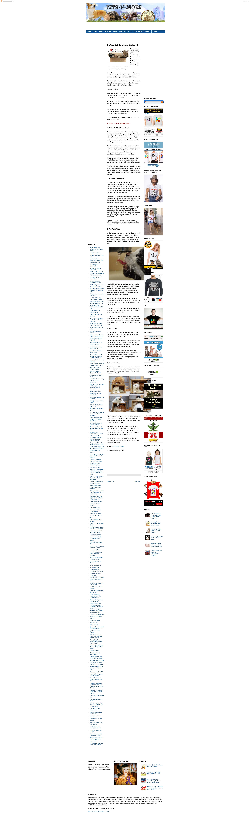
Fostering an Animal (95, 513)
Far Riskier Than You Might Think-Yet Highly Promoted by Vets (96, 497)
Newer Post (111, 481)
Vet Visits (92, 720)
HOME (89, 31)
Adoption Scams (94, 345)
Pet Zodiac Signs (95, 620)
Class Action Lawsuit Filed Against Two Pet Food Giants (96, 419)
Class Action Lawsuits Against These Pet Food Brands (97, 428)
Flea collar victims (95, 507)
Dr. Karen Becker (118, 446)
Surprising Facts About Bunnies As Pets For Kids (96, 668)
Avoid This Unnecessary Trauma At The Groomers (97, 380)
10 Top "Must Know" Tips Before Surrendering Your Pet (96, 269)
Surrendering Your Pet (96, 672)
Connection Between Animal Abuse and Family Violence (96, 439)
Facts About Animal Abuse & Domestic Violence (95, 487)
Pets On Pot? (94, 624)
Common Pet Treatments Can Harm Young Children (96, 433)
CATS (95, 31)
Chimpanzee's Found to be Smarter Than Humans (97, 414)
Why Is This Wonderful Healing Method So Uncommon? (96, 739)
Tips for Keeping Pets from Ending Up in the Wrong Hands (96, 704)
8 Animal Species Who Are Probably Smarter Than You (96, 320)
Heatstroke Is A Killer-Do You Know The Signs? (96, 538)
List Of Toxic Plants (95, 573)
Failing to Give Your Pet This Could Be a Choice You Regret (97, 492)
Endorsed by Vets (95, 467)
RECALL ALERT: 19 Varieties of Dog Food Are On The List (96, 636)
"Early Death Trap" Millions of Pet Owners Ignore (96, 249)
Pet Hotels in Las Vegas (97, 614)
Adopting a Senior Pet (96, 342)
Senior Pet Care (94, 650)
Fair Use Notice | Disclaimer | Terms (98, 811)
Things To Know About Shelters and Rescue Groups (96, 691)
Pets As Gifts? (94, 622)
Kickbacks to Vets (95, 567)
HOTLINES (122, 31)
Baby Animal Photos (96, 391)
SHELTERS (139, 31)
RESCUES (147, 31)
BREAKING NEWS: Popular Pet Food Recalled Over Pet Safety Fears (154, 788)
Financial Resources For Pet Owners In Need (157, 538)
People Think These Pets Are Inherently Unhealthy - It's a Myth (96, 605)
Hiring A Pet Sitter (95, 550)
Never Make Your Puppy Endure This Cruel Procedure (95, 596)
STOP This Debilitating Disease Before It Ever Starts (96, 647)
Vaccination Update (95, 716)
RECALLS (130, 31)
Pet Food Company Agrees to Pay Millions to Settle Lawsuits (96, 610)
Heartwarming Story (95, 534)
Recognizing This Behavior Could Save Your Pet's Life (96, 641)
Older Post (137, 481)
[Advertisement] (112, 25)
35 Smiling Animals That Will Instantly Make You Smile (97, 290)
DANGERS (108, 31)
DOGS (101, 31)
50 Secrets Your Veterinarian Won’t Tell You (96, 307)
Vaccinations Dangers (96, 718)
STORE (155, 31)
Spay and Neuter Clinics (97, 660)
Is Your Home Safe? (96, 565)
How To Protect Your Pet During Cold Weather (96, 553)
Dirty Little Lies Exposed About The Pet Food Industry (97, 456)
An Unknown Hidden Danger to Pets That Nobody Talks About (96, 356)
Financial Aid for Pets (96, 501)
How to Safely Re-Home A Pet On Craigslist (156, 530)
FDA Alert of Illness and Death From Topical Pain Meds (96, 478)
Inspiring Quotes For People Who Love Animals (156, 523)
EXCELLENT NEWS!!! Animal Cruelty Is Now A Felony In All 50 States (153, 781)
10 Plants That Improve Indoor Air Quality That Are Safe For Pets (96, 260)
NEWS (115, 31)
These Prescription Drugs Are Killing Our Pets (96, 679)
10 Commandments (95, 253)
